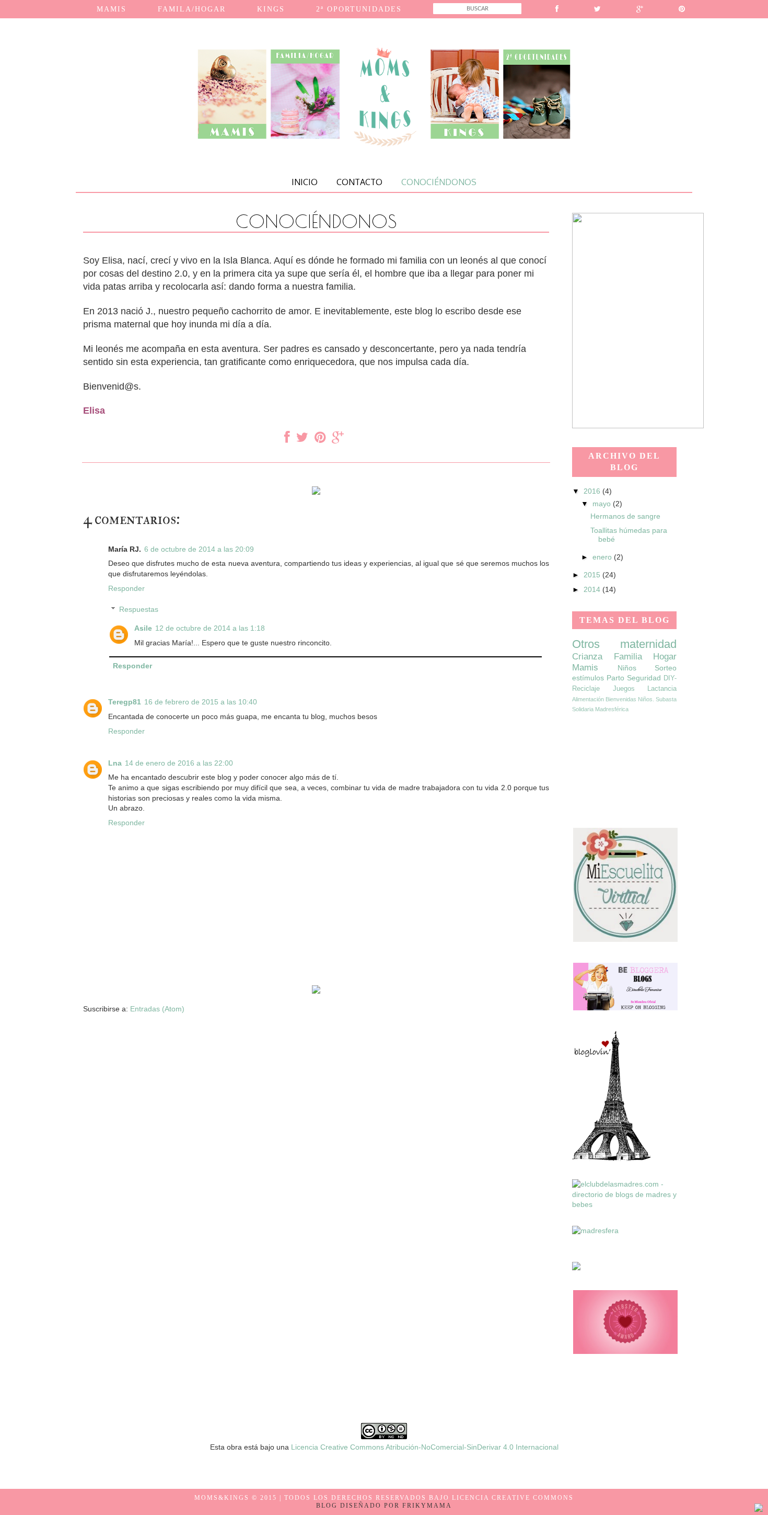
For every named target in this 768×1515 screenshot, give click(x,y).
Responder (126, 588)
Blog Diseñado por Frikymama (384, 1505)
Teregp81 (124, 702)
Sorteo (666, 668)
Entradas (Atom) (157, 1009)
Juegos (624, 688)
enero (603, 557)
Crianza (587, 657)
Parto (615, 678)
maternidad (648, 644)
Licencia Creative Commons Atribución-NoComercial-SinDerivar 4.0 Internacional (424, 1447)
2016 (593, 491)
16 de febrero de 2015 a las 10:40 (200, 702)
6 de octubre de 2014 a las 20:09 (199, 549)
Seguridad (644, 678)
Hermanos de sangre (625, 516)
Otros (586, 644)
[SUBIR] (758, 1509)
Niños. (646, 699)
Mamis (585, 668)
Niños (627, 668)
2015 (593, 575)
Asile (143, 628)
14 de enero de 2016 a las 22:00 (179, 763)
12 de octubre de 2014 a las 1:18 (210, 628)
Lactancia (662, 688)
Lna (115, 763)
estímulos (588, 678)
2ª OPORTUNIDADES (359, 9)
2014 (593, 589)
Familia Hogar (645, 657)
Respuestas (138, 610)
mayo (602, 503)
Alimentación (588, 699)
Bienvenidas (621, 699)
